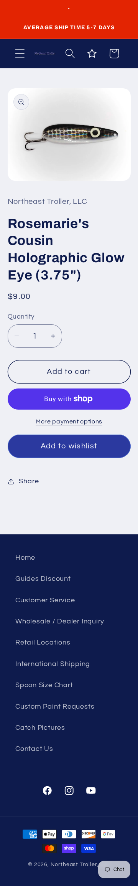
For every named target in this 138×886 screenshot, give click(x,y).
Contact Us (34, 748)
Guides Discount (43, 578)
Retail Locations (42, 642)
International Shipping (52, 664)
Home (25, 557)
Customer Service (45, 600)
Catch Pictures (40, 727)
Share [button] (29, 481)
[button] (20, 53)
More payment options (69, 421)
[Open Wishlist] (92, 53)
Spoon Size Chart (44, 685)
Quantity (21, 316)
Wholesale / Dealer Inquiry (59, 621)
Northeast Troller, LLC (80, 864)
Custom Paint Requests (54, 706)
